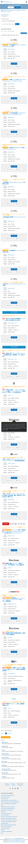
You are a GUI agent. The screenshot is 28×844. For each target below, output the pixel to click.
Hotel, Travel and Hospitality (6, 826)
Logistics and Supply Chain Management (8, 803)
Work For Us (7, 785)
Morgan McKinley (11, 49)
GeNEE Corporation (11, 463)
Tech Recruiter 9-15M (6, 769)
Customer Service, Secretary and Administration (10, 801)
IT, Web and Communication (6, 813)
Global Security (5, 746)
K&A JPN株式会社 (11, 673)
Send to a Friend (20, 783)
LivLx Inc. (10, 708)
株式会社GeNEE (11, 499)
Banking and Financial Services (7, 810)
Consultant (4, 776)
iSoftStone (10, 567)
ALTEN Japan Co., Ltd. (12, 323)
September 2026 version (20, 839)
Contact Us (13, 783)
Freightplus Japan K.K (12, 603)
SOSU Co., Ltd (10, 395)
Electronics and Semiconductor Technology (9, 816)
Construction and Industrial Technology (8, 821)
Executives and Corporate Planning (7, 795)
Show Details (14, 63)
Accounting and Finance (5, 797)
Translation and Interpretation (6, 831)
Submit (17, 24)
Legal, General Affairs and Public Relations (9, 800)
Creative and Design (5, 815)
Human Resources (4, 798)
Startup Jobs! (4, 761)
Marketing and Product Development (8, 806)
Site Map (13, 785)
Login (11, 7)
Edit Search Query (5, 18)
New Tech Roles (5, 772)
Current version (10, 839)
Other (2, 833)
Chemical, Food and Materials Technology (9, 819)
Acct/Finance (4, 765)
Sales (2, 805)
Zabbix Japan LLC (11, 535)
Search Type (4, 16)
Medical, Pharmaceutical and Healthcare (8, 824)
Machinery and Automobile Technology (8, 818)
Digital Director (5, 742)
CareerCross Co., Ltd (11, 838)
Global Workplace (5, 757)
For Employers (20, 785)
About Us (7, 783)
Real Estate (3, 811)
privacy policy (22, 428)
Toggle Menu (23, 33)
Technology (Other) (4, 823)
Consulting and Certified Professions (8, 808)
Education (3, 829)
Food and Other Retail (5, 828)
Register (17, 7)
